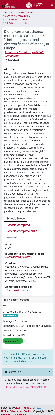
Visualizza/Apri (13, 341)
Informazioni (14, 371)
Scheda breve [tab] (15, 218)
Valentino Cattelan (17, 52)
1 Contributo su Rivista (17, 19)
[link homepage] (10, 5)
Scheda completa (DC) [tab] (22, 231)
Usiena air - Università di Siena (18, 12)
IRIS (17, 407)
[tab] (43, 231)
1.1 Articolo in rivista (16, 23)
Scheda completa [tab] (18, 225)
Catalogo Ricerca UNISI (18, 16)
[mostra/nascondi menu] (52, 4)
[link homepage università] (34, 5)
